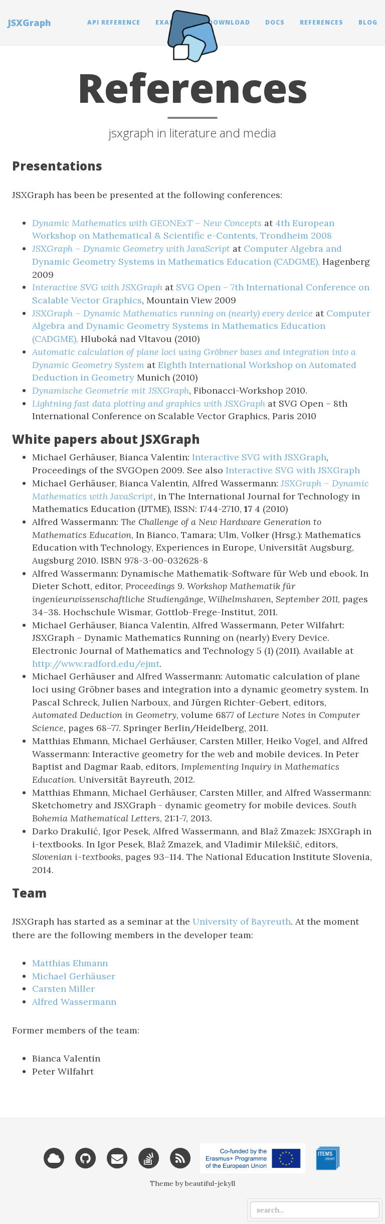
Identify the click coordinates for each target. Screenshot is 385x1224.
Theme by (167, 1183)
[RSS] (180, 1157)
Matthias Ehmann (70, 963)
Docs (275, 22)
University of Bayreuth (241, 921)
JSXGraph (29, 23)
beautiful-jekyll (210, 1183)
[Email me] (117, 1157)
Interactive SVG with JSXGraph (259, 457)
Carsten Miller (63, 988)
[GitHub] (86, 1157)
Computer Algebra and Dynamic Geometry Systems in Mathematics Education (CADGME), (201, 325)
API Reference (113, 22)
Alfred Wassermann (74, 1001)
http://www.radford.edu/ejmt (95, 663)
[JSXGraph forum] (54, 1157)
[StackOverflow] (149, 1157)
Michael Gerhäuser (73, 976)
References (321, 22)
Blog (367, 22)
